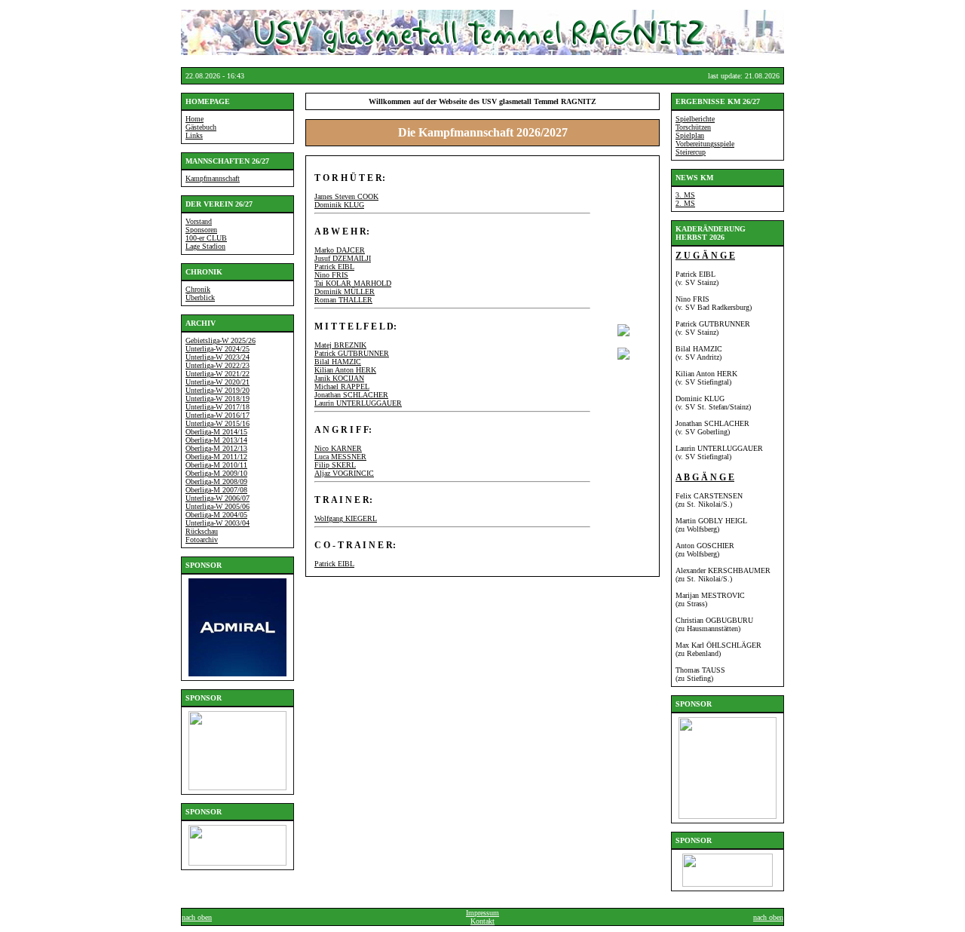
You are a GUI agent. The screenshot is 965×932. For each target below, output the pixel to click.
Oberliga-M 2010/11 (216, 465)
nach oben (197, 917)
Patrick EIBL (334, 266)
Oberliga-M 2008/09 (216, 481)
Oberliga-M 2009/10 (216, 473)
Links (194, 135)
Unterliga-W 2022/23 (217, 365)
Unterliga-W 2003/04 (217, 523)
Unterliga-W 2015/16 (217, 423)
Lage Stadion (205, 246)
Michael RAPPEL (341, 386)
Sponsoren (201, 229)
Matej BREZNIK (340, 345)
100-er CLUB (206, 238)
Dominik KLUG (339, 205)
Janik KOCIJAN (339, 378)
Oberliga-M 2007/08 (216, 490)
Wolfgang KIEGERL (345, 518)
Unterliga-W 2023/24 (217, 357)
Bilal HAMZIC (337, 361)
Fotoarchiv (201, 539)
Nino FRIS (331, 275)
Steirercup (691, 152)
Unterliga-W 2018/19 (217, 398)
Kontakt (482, 921)
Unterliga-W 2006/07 (217, 498)
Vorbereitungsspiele (705, 143)
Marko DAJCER (339, 250)
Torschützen (693, 127)
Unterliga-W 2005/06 (217, 506)
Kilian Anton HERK (345, 370)
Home (194, 119)
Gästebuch (200, 127)
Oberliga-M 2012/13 (216, 448)
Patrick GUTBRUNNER (351, 353)
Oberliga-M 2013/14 (216, 440)
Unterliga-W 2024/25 (217, 349)
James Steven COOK (346, 196)
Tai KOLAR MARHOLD (352, 283)
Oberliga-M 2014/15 (216, 432)
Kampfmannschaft (212, 178)
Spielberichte (695, 119)
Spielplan (690, 135)
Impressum (482, 913)
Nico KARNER (338, 448)
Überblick (200, 297)
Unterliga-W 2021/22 (217, 373)
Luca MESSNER (340, 456)
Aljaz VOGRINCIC (344, 473)
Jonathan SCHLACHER (351, 395)
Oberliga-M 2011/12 (216, 456)
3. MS (685, 195)
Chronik (197, 289)
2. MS (685, 203)
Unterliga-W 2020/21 (217, 382)
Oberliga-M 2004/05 (216, 514)
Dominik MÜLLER (344, 291)
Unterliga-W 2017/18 (217, 407)
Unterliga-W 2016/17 (217, 415)
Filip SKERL (335, 465)
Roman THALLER (343, 300)
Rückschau (201, 531)
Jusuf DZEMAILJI (342, 258)
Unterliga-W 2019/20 (217, 390)
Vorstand (198, 221)
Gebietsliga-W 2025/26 (220, 340)
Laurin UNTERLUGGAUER (358, 403)
